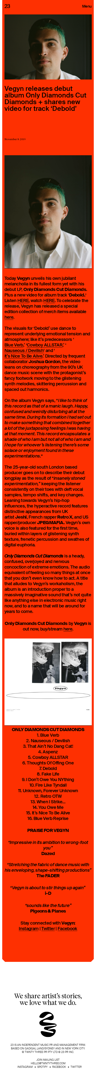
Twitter (47, 929)
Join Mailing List (48, 1060)
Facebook (67, 929)
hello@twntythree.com (48, 1063)
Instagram (28, 929)
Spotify (42, 1067)
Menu (87, 6)
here (8, 317)
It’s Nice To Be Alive (23, 356)
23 (7, 6)
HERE (23, 300)
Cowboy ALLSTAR (45, 345)
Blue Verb (13, 345)
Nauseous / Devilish (24, 350)
